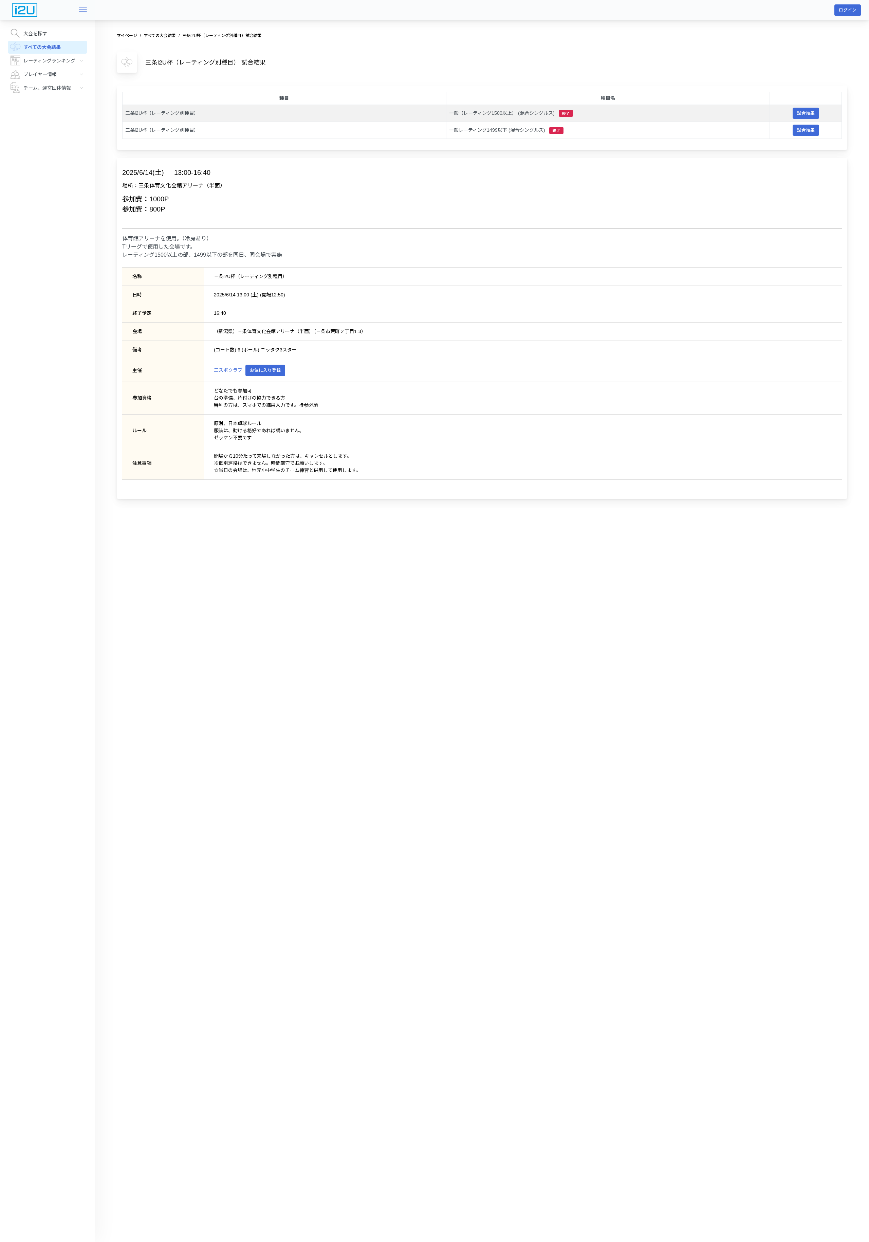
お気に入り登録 (265, 370)
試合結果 (806, 113)
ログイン (847, 10)
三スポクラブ (228, 370)
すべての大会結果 (42, 47)
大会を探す (35, 33)
